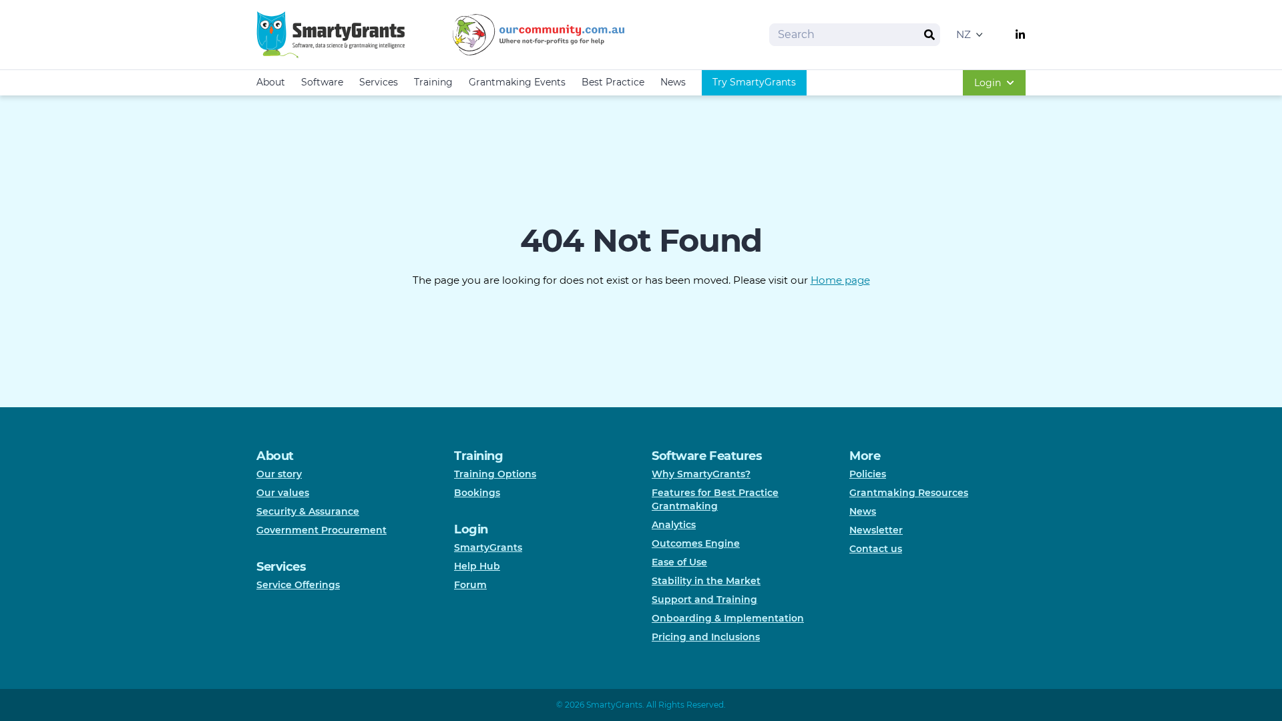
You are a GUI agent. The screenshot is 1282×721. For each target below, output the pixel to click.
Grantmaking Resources (908, 493)
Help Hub (477, 566)
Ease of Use (679, 562)
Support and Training (704, 599)
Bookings (477, 493)
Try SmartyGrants (754, 82)
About (270, 82)
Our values (282, 493)
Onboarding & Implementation (728, 618)
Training (433, 82)
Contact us (875, 549)
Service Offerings (298, 585)
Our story (279, 474)
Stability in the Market (706, 581)
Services (378, 82)
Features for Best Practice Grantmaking (715, 499)
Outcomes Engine (696, 543)
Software (322, 82)
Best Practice (613, 82)
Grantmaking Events (517, 82)
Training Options (495, 474)
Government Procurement (321, 530)
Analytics (674, 525)
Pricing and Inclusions (706, 637)
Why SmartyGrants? (701, 474)
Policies (867, 474)
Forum (470, 585)
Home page (840, 280)
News (673, 82)
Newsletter (876, 530)
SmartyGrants (488, 547)
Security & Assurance (307, 511)
